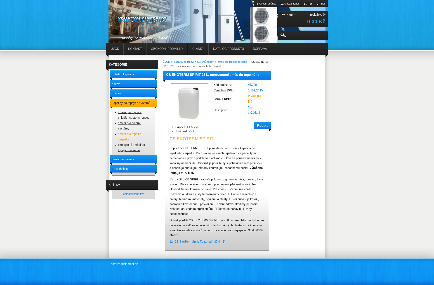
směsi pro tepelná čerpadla (232, 61)
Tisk (323, 3)
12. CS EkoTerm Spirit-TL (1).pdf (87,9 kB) (197, 241)
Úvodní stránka (267, 3)
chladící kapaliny (133, 193)
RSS (310, 3)
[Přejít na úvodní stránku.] (143, 20)
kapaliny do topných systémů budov (194, 61)
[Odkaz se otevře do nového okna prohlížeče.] (189, 122)
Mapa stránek (292, 3)
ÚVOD (166, 61)
